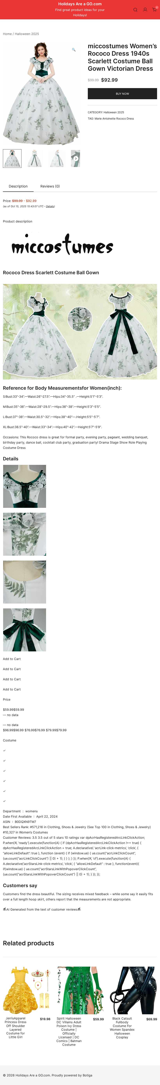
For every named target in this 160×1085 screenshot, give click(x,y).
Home (7, 34)
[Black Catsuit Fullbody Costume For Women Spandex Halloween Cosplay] (133, 990)
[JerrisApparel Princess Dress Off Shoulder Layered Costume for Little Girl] (26, 990)
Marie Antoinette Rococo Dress (114, 118)
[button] (74, 49)
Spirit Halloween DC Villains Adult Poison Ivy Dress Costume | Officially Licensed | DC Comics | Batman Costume (69, 1031)
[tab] (18, 186)
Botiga (87, 1075)
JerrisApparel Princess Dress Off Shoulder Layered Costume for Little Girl (15, 1027)
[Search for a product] (135, 9)
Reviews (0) (50, 186)
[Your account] (145, 9)
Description (18, 186)
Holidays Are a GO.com (80, 4)
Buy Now (122, 93)
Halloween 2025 (27, 34)
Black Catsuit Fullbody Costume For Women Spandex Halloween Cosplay (122, 1027)
